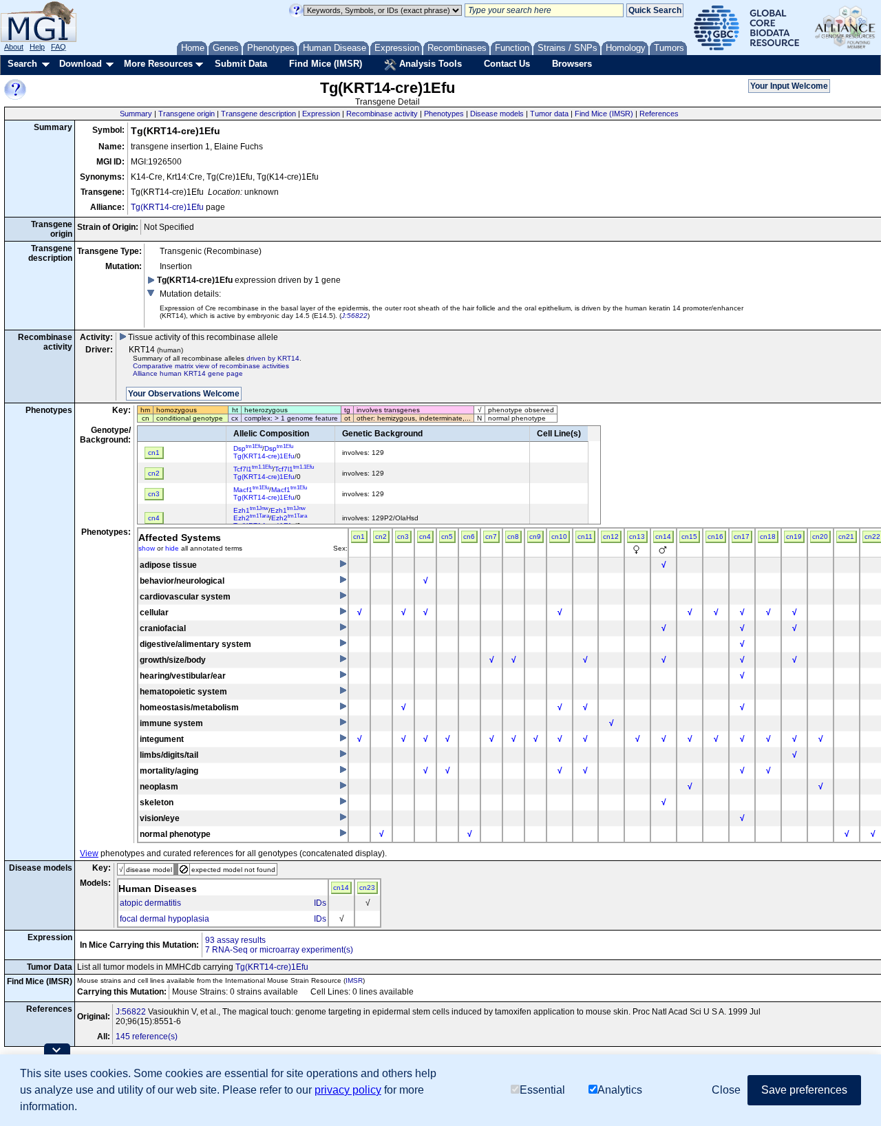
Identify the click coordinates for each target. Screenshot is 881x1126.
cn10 (559, 536)
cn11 (585, 536)
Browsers (572, 64)
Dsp (247, 448)
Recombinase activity (382, 113)
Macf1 (251, 489)
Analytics (619, 1090)
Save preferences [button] (804, 1090)
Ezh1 (250, 510)
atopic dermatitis (150, 903)
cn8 (513, 536)
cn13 (637, 536)
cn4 (425, 536)
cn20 (820, 536)
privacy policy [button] (348, 1090)
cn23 (367, 887)
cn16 (715, 536)
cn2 (381, 536)
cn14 (663, 536)
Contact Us (507, 64)
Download (80, 64)
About (13, 47)
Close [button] (726, 1090)
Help (37, 47)
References (659, 113)
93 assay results (235, 940)
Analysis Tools (429, 64)
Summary (136, 113)
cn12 (611, 536)
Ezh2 (251, 518)
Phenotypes (444, 113)
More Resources (158, 64)
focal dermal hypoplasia (164, 919)
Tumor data (549, 113)
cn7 (491, 536)
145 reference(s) (147, 1036)
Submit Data (241, 64)
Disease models (497, 113)
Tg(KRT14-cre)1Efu (167, 207)
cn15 (689, 536)
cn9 (535, 536)
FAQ (58, 47)
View (89, 853)
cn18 (768, 536)
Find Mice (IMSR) (325, 64)
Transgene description (258, 113)
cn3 (403, 536)
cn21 (846, 536)
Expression (321, 113)
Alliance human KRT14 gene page (188, 373)
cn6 (469, 536)
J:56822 (354, 315)
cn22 (872, 536)
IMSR (354, 980)
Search (22, 64)
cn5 (447, 536)
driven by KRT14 (272, 358)
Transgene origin (186, 113)
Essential (542, 1090)
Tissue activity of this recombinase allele (202, 337)
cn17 (742, 536)
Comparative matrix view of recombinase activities (211, 366)
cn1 (359, 536)
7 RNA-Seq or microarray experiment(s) (279, 950)
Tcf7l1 (253, 469)
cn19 (794, 536)
